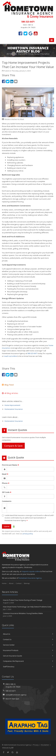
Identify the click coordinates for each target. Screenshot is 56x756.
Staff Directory (8, 666)
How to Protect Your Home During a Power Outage (22, 601)
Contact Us (7, 639)
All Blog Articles (11, 393)
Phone (5, 483)
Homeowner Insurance (14, 409)
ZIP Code (6, 492)
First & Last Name (10, 465)
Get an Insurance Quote (12, 656)
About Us (6, 634)
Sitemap (27, 583)
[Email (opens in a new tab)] (15, 81)
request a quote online (31, 571)
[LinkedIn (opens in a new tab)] (11, 81)
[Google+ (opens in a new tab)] (30, 33)
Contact (18, 583)
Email (5, 474)
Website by (8, 748)
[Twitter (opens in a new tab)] (25, 33)
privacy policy (28, 534)
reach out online (10, 356)
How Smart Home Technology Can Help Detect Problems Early (27, 608)
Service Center (9, 645)
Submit (7, 526)
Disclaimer (45, 745)
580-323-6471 (32, 353)
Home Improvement (12, 405)
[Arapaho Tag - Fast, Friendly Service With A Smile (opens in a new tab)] (28, 726)
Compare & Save (13, 445)
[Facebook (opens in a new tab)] (20, 33)
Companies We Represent (13, 661)
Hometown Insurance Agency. (30, 578)
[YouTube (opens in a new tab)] (36, 33)
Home (4, 583)
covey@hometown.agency (16, 695)
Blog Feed (9, 384)
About (11, 583)
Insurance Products (10, 650)
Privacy (36, 745)
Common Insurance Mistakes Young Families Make (23, 614)
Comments (6, 501)
